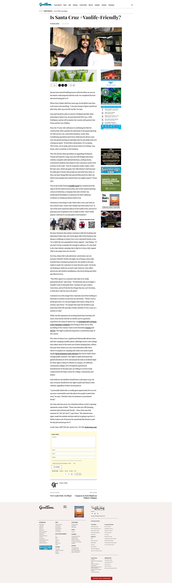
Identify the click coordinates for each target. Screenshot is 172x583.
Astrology (57, 549)
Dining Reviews (74, 524)
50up (92, 538)
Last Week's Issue (75, 549)
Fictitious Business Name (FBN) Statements (96, 567)
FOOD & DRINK (74, 522)
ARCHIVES (65, 507)
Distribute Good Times (43, 540)
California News (58, 524)
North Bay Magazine (95, 548)
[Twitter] (62, 85)
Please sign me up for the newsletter (59, 463)
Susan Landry (55, 23)
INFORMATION (42, 522)
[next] (42, 11)
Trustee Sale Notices (95, 572)
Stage (56, 544)
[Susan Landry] (55, 485)
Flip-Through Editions (75, 550)
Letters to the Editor (59, 550)
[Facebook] (59, 85)
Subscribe (41, 525)
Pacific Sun (93, 534)
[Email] (70, 85)
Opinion (57, 551)
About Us (41, 528)
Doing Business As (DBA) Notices (96, 570)
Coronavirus (57, 525)
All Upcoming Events (75, 536)
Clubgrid (73, 543)
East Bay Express (94, 526)
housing (71, 471)
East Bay (93, 544)
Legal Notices (94, 565)
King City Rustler (108, 532)
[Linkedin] (65, 85)
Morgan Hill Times (108, 536)
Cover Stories (58, 531)
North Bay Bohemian (95, 532)
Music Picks (57, 543)
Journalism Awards (109, 562)
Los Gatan (107, 534)
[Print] (73, 85)
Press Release (42, 532)
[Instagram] (95, 514)
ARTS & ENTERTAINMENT (60, 533)
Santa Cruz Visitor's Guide (96, 550)
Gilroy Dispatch (108, 526)
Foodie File (73, 525)
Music (56, 541)
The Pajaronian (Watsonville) (111, 542)
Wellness (57, 553)
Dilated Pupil (93, 542)
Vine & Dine (73, 527)
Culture (66, 471)
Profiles (73, 531)
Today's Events (74, 537)
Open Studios (93, 546)
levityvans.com (90, 427)
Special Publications (75, 552)
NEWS (56, 522)
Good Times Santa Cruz (96, 528)
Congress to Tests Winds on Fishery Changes (86, 497)
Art (56, 536)
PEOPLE (73, 529)
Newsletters (41, 524)
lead (75, 471)
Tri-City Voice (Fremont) (109, 544)
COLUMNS (57, 546)
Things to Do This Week (76, 541)
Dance (56, 537)
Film (56, 538)
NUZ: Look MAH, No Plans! (61, 496)
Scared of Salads (60, 11)
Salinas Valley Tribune (109, 540)
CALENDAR (73, 534)
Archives (41, 537)
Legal (92, 562)
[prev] (40, 11)
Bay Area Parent (94, 540)
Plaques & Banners (43, 542)
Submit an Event (74, 539)
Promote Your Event (75, 540)
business (61, 471)
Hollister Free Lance (109, 530)
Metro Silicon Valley (95, 530)
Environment (58, 527)
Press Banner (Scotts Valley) (110, 538)
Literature (57, 540)
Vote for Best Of (42, 541)
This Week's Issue (75, 547)
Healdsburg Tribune (109, 528)
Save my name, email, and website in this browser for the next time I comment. (67, 460)
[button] (132, 5)
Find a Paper (41, 538)
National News (58, 528)
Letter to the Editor (43, 531)
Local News (57, 530)
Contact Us (41, 530)
